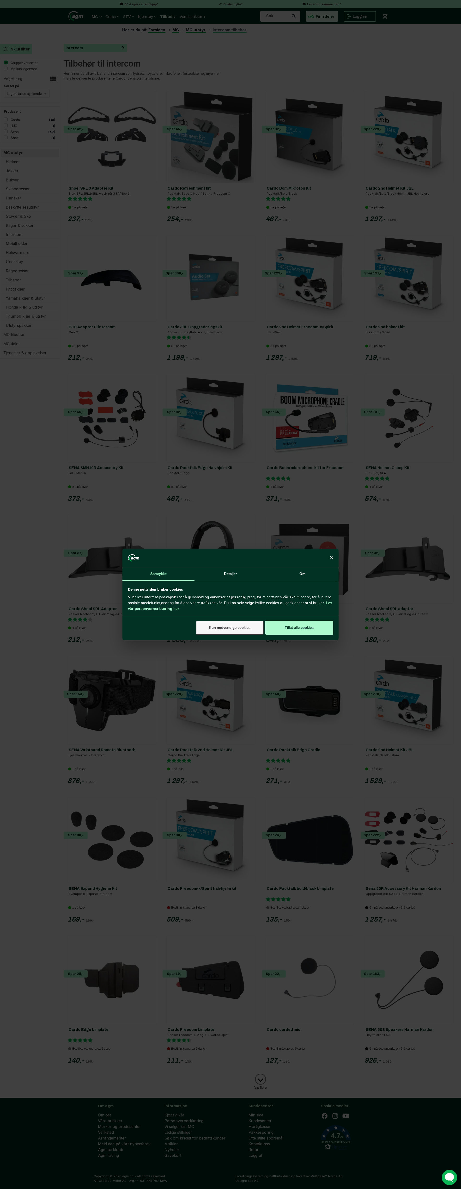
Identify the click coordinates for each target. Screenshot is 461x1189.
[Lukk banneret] (331, 558)
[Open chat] (449, 1177)
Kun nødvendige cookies (229, 627)
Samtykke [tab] (158, 574)
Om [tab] (302, 574)
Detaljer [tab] (230, 574)
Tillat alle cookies (299, 627)
